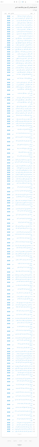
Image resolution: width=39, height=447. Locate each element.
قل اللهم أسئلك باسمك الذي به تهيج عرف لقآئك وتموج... (23, 368)
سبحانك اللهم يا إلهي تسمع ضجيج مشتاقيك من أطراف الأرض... (24, 126)
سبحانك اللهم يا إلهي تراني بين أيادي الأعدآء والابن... (24, 232)
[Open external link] (14, 2)
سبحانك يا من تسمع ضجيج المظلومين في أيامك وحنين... (24, 170)
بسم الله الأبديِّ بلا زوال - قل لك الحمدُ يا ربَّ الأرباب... (23, 25)
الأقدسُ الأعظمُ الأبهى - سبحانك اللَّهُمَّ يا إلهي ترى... (24, 85)
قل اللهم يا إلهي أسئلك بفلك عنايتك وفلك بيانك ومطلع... (23, 431)
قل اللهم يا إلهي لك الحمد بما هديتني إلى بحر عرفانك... (24, 353)
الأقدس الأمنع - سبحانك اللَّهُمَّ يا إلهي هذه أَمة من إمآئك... (24, 103)
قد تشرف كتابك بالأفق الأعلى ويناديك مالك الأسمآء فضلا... (24, 348)
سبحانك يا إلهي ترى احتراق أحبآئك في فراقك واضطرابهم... (25, 153)
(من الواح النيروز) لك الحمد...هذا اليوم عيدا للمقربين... (24, 31)
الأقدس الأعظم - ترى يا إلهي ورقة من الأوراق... (24, 54)
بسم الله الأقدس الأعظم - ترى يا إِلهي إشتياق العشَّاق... (23, 63)
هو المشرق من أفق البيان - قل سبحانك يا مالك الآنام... (23, 108)
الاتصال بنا (25, 440)
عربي (36, 10)
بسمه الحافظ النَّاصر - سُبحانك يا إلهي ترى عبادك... (24, 29)
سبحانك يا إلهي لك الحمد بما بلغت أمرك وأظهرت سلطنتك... (25, 264)
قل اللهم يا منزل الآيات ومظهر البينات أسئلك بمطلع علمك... (24, 375)
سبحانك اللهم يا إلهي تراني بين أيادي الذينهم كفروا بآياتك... (24, 187)
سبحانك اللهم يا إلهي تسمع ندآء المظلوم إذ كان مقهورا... (23, 174)
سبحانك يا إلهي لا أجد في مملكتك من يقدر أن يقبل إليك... (24, 184)
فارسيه (34, 10)
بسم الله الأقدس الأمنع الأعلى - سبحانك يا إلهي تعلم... (24, 111)
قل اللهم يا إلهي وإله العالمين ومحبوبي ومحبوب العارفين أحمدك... (24, 381)
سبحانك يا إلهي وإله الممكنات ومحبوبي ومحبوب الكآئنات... (23, 121)
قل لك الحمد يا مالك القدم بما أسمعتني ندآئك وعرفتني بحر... (23, 366)
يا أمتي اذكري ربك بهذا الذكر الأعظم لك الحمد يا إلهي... (24, 166)
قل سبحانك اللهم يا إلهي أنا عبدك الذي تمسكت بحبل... (23, 208)
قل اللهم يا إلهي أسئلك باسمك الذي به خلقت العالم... (24, 425)
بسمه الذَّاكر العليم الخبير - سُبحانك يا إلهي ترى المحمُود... (24, 45)
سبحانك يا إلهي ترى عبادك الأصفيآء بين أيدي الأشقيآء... (23, 160)
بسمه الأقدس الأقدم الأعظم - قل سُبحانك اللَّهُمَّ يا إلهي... (23, 49)
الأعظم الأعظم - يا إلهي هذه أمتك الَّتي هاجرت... (24, 65)
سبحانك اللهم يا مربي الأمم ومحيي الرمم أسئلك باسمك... (23, 305)
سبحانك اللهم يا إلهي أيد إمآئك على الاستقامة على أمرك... (23, 338)
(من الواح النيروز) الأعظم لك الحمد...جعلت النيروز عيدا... (23, 47)
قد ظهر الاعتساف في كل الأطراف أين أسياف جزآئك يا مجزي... (23, 205)
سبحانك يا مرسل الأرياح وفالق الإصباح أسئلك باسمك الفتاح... (24, 229)
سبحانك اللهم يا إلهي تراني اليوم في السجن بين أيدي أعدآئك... (24, 219)
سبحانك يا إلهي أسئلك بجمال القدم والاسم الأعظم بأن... (23, 427)
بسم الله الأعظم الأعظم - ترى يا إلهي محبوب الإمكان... (23, 87)
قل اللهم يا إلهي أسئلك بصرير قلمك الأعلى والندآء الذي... (23, 360)
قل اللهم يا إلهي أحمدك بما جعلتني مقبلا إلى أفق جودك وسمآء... (24, 385)
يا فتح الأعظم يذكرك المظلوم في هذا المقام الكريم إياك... (23, 356)
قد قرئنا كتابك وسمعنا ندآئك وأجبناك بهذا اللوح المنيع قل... (23, 429)
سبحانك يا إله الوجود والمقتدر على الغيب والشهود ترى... (23, 172)
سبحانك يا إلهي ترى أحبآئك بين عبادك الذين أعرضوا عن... (24, 315)
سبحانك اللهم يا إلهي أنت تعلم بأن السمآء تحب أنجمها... (23, 123)
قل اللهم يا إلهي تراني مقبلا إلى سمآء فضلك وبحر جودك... (23, 370)
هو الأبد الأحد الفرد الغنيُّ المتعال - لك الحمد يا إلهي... (24, 34)
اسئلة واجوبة (20, 440)
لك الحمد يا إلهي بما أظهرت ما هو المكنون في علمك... (24, 296)
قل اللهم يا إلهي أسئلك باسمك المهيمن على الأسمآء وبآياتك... (25, 344)
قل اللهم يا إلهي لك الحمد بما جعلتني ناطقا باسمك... (24, 372)
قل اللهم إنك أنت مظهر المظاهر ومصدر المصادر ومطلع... (23, 200)
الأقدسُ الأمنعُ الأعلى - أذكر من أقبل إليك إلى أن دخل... (23, 18)
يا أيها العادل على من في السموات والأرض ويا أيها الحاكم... (24, 156)
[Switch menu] (37, 2)
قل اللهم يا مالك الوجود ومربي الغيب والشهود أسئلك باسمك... (24, 311)
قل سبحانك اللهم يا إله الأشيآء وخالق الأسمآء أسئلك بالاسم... (24, 248)
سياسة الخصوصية (15, 440)
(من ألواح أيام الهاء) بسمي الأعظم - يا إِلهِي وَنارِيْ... (24, 97)
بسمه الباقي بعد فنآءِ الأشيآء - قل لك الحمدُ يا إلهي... (24, 40)
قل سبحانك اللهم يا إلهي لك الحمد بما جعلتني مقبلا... (24, 422)
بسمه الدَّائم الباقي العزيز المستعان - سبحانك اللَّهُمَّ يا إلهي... (23, 38)
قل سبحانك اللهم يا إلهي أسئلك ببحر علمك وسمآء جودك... (23, 245)
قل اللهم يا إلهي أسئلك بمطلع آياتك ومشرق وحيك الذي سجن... (24, 408)
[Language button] (2, 2)
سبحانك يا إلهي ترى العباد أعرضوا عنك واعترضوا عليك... (23, 181)
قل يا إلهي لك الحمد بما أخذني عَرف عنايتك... (25, 36)
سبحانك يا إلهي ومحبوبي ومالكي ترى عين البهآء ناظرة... (24, 179)
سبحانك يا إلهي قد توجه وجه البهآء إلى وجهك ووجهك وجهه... (24, 272)
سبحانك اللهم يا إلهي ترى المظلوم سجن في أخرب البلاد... (23, 251)
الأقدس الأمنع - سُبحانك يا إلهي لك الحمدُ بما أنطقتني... (24, 58)
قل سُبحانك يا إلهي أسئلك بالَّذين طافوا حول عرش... (24, 20)
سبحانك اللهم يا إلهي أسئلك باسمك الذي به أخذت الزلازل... (24, 211)
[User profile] (1, 2)
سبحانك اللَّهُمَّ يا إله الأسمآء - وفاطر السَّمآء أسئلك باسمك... (24, 79)
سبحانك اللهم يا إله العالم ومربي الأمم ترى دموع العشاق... (23, 275)
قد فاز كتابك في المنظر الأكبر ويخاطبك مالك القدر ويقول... (24, 404)
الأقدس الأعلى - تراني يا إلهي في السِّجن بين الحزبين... (24, 82)
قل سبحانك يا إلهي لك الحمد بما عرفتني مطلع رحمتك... (24, 302)
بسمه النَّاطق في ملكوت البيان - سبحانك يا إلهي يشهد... (23, 27)
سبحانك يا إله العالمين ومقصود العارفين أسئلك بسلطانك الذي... (24, 307)
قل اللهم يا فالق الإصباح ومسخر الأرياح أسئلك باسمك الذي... (24, 363)
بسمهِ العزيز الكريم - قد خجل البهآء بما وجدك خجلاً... (24, 16)
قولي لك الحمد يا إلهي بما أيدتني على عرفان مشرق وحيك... (23, 194)
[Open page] (25, 2)
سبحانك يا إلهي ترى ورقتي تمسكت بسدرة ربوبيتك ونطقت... (24, 149)
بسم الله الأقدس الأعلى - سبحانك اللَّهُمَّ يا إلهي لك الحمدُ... (23, 100)
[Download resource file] (9, 16)
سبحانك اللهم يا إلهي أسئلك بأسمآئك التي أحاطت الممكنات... (24, 289)
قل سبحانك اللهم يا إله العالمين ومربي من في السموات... (23, 358)
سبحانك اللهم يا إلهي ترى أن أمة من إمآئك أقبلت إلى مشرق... (24, 197)
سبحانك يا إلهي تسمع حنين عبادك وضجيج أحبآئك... (24, 168)
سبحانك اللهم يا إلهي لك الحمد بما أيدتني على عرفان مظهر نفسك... (23, 137)
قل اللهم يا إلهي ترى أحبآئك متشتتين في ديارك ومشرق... (23, 351)
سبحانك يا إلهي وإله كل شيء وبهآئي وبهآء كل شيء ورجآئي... (24, 341)
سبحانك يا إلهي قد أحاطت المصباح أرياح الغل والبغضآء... (25, 223)
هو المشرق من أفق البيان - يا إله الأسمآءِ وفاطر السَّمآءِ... (23, 68)
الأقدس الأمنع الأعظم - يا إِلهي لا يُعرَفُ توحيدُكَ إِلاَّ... (23, 61)
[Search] (36, 2)
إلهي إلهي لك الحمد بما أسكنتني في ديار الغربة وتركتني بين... (23, 203)
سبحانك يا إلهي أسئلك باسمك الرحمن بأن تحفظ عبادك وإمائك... (24, 256)
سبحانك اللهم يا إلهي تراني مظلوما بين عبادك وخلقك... (24, 320)
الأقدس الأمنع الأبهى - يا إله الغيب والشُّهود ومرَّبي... (24, 70)
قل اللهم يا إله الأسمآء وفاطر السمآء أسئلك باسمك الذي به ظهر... (23, 335)
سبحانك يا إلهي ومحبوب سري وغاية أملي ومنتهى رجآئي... (23, 226)
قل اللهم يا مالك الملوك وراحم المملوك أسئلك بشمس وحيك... (24, 282)
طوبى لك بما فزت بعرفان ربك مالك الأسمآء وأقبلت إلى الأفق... (24, 393)
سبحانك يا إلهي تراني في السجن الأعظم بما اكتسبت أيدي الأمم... (23, 162)
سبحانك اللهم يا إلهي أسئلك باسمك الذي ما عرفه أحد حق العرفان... (23, 191)
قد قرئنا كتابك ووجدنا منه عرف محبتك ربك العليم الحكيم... (24, 323)
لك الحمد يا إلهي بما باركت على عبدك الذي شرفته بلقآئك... (23, 279)
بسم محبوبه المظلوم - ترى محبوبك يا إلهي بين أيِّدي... (24, 23)
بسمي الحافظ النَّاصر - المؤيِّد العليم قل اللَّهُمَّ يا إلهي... (24, 72)
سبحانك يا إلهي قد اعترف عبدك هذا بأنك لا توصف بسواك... (24, 238)
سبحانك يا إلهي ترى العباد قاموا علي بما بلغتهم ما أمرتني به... (24, 215)
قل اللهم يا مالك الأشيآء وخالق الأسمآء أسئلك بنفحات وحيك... (24, 389)
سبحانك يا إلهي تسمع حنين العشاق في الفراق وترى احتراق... (24, 327)
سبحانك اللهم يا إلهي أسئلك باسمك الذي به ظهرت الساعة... (24, 415)
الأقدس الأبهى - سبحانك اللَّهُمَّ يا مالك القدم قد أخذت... (25, 94)
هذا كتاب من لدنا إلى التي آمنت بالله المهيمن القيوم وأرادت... (24, 145)
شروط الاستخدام (9, 440)
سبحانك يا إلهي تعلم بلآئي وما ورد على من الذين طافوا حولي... (24, 116)
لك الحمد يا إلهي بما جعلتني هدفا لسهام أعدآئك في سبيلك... (23, 254)
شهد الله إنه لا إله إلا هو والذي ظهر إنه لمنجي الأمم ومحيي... (24, 419)
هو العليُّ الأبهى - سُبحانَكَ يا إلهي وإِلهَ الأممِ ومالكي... (24, 106)
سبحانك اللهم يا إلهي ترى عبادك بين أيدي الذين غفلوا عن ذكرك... (23, 235)
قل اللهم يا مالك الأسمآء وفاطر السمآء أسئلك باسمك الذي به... (23, 400)
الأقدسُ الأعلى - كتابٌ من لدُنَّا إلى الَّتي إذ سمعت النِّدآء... (23, 113)
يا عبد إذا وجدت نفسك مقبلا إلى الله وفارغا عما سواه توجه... (24, 134)
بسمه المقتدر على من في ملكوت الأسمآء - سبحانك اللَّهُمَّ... (23, 52)
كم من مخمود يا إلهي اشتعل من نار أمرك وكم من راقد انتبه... (24, 293)
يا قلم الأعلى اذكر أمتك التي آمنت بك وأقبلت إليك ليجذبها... (24, 130)
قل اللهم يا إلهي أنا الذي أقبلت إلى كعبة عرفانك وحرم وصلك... (24, 286)
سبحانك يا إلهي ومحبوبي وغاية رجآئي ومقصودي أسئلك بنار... (24, 141)
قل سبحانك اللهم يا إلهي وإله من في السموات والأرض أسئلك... (24, 331)
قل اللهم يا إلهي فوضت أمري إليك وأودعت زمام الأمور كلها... (23, 242)
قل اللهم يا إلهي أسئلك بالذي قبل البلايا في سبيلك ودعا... (23, 318)
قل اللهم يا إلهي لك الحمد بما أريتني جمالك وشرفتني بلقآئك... (24, 268)
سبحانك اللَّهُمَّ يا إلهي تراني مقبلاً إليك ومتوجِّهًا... (24, 56)
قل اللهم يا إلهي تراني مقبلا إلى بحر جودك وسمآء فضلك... (23, 277)
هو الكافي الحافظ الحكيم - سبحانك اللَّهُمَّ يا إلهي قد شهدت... (24, 90)
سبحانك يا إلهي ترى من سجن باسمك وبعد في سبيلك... (24, 119)
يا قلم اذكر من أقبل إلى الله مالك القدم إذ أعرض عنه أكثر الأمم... (23, 412)
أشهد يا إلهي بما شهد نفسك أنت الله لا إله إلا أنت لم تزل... (23, 176)
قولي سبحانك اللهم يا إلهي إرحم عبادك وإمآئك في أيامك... (24, 299)
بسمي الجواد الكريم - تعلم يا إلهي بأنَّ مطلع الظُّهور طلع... (23, 43)
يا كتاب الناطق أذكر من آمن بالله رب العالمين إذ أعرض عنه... (24, 396)
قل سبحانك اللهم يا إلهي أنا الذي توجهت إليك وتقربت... (23, 378)
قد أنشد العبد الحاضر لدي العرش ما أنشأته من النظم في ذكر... (24, 260)
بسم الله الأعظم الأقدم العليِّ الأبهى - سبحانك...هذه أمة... (24, 75)
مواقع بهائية (30, 440)
